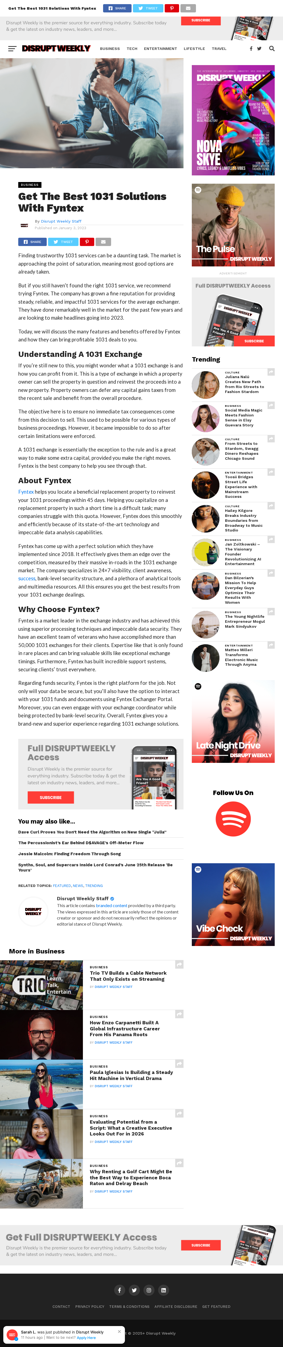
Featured (62, 886)
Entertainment (160, 48)
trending (94, 886)
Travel (219, 48)
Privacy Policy (89, 1307)
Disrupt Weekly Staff (61, 221)
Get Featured (216, 1307)
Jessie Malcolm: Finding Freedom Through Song (69, 853)
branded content (111, 905)
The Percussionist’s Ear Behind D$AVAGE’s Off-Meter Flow (81, 842)
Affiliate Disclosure (175, 1307)
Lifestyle (194, 48)
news (78, 886)
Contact (61, 1307)
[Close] (119, 1331)
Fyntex (26, 492)
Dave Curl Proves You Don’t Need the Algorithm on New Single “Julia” (92, 832)
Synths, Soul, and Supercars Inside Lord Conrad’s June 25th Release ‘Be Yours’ (95, 867)
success (26, 578)
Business (110, 48)
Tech (132, 48)
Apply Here (86, 1337)
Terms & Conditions (129, 1307)
